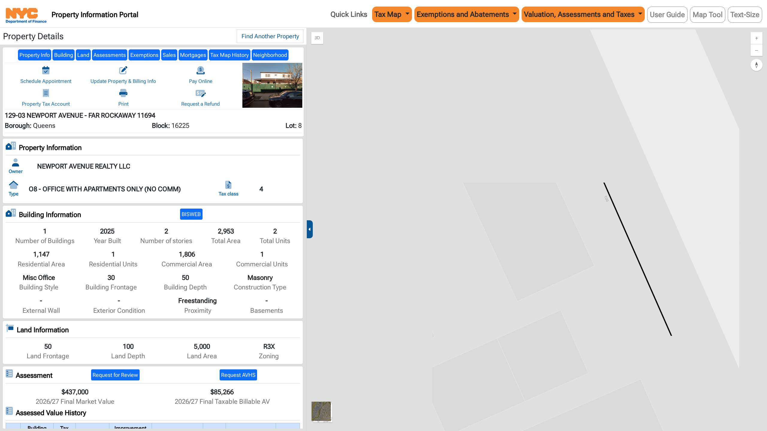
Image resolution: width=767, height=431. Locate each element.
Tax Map (389, 14)
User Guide (667, 14)
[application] (537, 229)
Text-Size (745, 14)
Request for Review (115, 375)
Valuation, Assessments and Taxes (580, 14)
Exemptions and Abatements (464, 14)
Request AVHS (238, 375)
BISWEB (191, 214)
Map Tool (708, 14)
